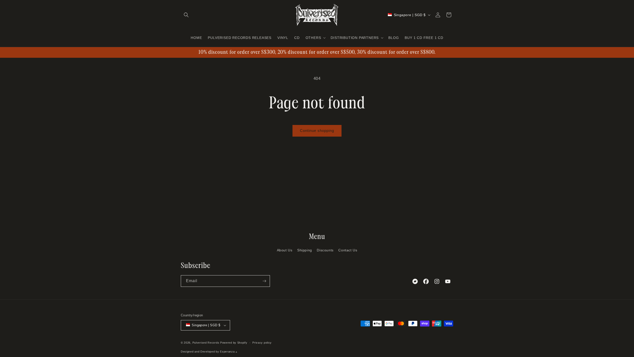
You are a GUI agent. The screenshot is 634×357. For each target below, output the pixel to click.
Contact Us (347, 250)
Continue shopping (317, 130)
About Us (284, 250)
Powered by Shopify (233, 342)
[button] (186, 14)
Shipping (304, 250)
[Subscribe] (264, 281)
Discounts (325, 250)
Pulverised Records (205, 342)
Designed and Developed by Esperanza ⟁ (209, 351)
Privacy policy (262, 342)
